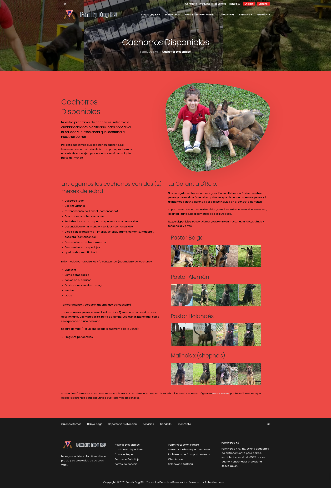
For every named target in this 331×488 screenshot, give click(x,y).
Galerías (262, 14)
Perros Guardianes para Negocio (189, 449)
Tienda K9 (234, 4)
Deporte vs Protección (122, 424)
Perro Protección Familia (199, 14)
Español (263, 4)
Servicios (244, 14)
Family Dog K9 (149, 14)
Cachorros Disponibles (129, 449)
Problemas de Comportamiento (189, 454)
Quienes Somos (71, 424)
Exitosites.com (214, 482)
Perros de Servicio (126, 464)
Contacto (191, 4)
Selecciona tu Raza (180, 464)
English (249, 4)
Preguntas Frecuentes (212, 4)
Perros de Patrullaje (127, 459)
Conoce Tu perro (125, 454)
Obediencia (227, 14)
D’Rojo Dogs (172, 14)
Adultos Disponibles (127, 444)
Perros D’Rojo (220, 393)
